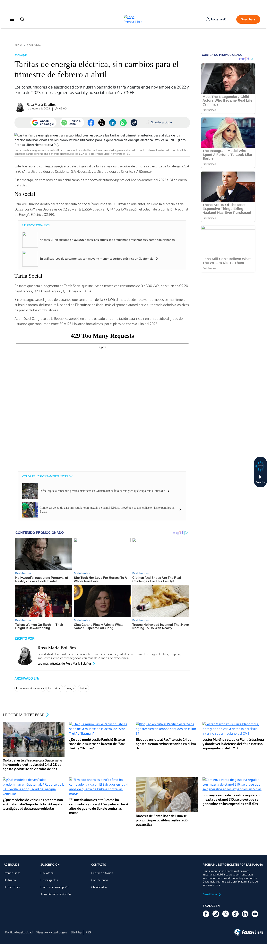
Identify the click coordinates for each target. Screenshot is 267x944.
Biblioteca (47, 873)
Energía (70, 688)
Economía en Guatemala (30, 688)
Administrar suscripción (55, 894)
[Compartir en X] (102, 122)
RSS (88, 932)
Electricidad (54, 688)
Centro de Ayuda (102, 873)
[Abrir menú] (12, 19)
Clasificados (99, 887)
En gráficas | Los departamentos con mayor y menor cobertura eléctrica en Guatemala (96, 258)
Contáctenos (99, 880)
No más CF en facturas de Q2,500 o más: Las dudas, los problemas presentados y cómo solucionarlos (107, 240)
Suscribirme (210, 894)
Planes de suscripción (54, 887)
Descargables (49, 880)
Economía (34, 45)
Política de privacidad (19, 932)
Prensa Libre (12, 873)
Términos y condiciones (51, 932)
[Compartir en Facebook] (91, 122)
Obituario (10, 880)
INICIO (18, 45)
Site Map (76, 932)
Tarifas (83, 688)
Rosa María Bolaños (41, 104)
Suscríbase (248, 19)
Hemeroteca (12, 887)
